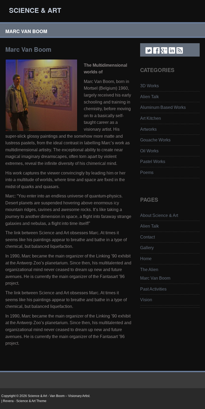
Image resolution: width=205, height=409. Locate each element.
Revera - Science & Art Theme (24, 401)
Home (146, 258)
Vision (146, 299)
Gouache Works (155, 140)
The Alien (149, 269)
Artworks (148, 129)
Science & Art (35, 10)
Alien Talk (149, 96)
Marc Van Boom (155, 278)
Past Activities (153, 289)
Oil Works (149, 151)
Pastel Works (152, 161)
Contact (147, 237)
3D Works (149, 86)
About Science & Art (159, 215)
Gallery (147, 247)
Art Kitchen (150, 118)
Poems (146, 172)
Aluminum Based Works (163, 107)
